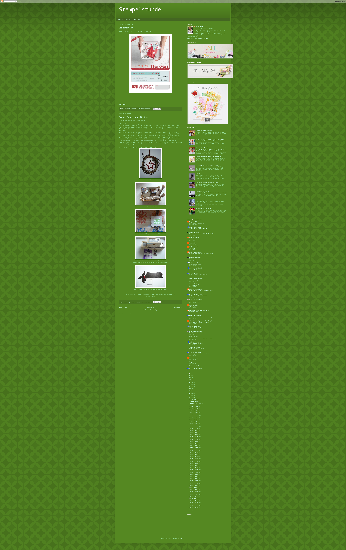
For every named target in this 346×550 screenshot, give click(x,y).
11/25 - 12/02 (194, 415)
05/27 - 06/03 (194, 461)
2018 (190, 384)
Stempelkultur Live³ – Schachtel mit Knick (202, 233)
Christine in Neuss (195, 342)
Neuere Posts (123, 307)
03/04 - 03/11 (194, 487)
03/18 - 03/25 (194, 483)
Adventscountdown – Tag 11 (197, 343)
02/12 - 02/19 (194, 494)
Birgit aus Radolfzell (196, 294)
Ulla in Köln (193, 243)
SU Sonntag (192, 248)
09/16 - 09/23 (194, 432)
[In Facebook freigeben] (159, 109)
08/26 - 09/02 (194, 439)
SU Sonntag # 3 (200, 200)
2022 (190, 375)
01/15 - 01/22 (194, 502)
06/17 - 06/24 (194, 454)
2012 (190, 397)
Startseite (120, 19)
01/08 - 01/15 (194, 505)
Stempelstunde (140, 9)
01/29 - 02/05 (194, 498)
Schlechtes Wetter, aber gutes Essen (207, 182)
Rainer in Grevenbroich (196, 299)
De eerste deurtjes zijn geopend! (199, 322)
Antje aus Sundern (194, 362)
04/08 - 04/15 (194, 476)
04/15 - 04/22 (194, 474)
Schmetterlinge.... (195, 311)
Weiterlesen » (123, 104)
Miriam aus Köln (194, 247)
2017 (190, 386)
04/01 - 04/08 (194, 478)
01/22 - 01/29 (194, 500)
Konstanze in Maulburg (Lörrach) (199, 310)
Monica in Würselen (195, 315)
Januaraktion (126, 27)
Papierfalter (199, 26)
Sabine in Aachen (194, 232)
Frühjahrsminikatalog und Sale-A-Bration (208, 156)
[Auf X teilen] (157, 109)
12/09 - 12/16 (194, 410)
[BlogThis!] (155, 109)
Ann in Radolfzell (194, 326)
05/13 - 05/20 (194, 465)
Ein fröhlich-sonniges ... (197, 223)
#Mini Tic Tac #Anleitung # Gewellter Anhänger (210, 139)
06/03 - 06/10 (194, 459)
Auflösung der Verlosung (196, 348)
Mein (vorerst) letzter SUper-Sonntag (200, 317)
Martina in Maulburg (195, 257)
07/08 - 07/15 (194, 450)
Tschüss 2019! (193, 285)
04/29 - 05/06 (194, 470)
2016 (190, 388)
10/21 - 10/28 (194, 421)
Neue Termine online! (195, 332)
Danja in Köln (193, 222)
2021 (190, 377)
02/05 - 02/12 (194, 496)
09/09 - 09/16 (194, 434)
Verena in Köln (193, 336)
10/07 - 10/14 (194, 426)
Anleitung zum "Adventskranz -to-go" (207, 165)
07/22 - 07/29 (194, 445)
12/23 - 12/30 (194, 406)
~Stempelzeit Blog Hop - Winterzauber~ (201, 253)
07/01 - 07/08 (194, 452)
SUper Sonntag (193, 280)
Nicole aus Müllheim (195, 252)
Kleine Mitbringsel (195, 301)
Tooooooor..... (193, 306)
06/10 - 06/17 (194, 456)
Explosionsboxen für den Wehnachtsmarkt (201, 290)
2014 (190, 393)
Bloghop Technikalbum (202, 191)
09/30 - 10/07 (194, 428)
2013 (190, 395)
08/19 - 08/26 (194, 441)
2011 (190, 510)
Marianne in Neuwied (195, 263)
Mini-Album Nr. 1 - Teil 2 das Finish (200, 338)
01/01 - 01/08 (194, 507)
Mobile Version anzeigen (150, 310)
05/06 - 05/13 (194, 467)
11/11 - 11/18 (194, 417)
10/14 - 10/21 (194, 423)
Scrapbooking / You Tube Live (198, 228)
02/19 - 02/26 (194, 492)
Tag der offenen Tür (195, 327)
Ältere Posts (178, 307)
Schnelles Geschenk (202, 174)
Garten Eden (192, 258)
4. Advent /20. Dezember (203, 208)
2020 (190, 380)
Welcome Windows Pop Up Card (197, 264)
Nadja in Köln (193, 305)
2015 (190, 391)
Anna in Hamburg (194, 284)
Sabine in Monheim (194, 347)
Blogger (182, 538)
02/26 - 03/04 (194, 489)
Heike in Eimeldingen (195, 289)
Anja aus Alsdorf (194, 237)
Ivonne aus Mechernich (196, 278)
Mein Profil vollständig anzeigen (197, 38)
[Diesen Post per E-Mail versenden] (154, 109)
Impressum (137, 19)
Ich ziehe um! (193, 269)
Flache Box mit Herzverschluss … (199, 274)
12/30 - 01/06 (194, 399)
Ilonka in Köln (193, 273)
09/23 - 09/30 (194, 430)
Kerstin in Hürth (194, 366)
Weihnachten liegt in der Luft (198, 239)
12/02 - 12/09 (194, 412)
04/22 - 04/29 (194, 472)
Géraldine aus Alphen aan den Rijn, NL (201, 321)
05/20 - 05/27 (194, 463)
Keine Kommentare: (146, 108)
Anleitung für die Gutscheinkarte (199, 354)
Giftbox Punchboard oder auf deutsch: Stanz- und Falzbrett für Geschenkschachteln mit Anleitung (211, 148)
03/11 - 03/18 (194, 485)
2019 (190, 382)
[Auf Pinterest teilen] (160, 109)
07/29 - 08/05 (194, 443)
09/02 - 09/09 (194, 437)
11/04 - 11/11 (194, 419)
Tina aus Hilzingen (195, 352)
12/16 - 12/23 (194, 408)
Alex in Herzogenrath (195, 331)
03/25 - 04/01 (194, 481)
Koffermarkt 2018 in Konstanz (198, 295)
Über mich (128, 19)
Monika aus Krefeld (195, 227)
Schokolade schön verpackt (204, 130)
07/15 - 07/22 (194, 448)
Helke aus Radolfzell (195, 268)
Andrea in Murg (193, 358)
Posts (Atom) (129, 314)
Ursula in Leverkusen (195, 368)
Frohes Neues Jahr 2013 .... (135, 117)
